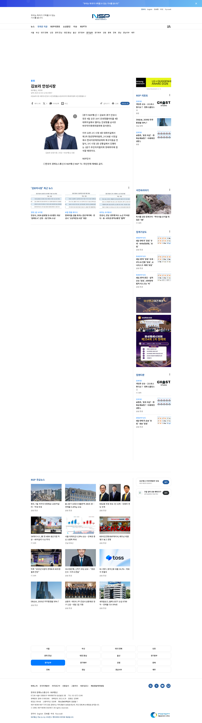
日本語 (156, 9)
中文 (161, 9)
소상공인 (66, 26)
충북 (154, 662)
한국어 (143, 9)
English (149, 9)
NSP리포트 (55, 26)
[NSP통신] (101, 17)
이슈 (75, 26)
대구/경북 (118, 648)
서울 (48, 648)
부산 (83, 648)
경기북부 (83, 662)
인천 (154, 648)
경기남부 (48, 662)
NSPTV (83, 26)
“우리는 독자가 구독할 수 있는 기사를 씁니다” (101, 3)
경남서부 (118, 669)
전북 (48, 669)
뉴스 (33, 26)
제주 (154, 669)
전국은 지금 (42, 26)
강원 (118, 662)
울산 (118, 655)
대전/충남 (83, 655)
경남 (83, 669)
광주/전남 (48, 655)
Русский (168, 9)
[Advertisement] (183, 104)
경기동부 (154, 655)
